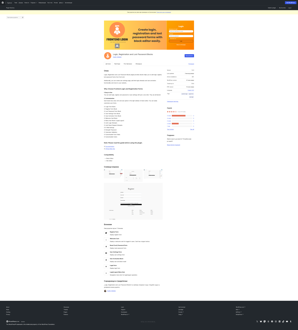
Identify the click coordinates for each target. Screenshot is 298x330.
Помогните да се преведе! (164, 12)
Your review (170, 129)
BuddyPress (239, 314)
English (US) (191, 90)
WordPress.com (240, 307)
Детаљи (108, 64)
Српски (23, 321)
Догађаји (180, 309)
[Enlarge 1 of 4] (120, 171)
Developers (124, 312)
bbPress (239, 312)
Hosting (8, 312)
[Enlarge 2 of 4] (140, 171)
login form (191, 93)
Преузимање (189, 55)
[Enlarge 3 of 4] (160, 171)
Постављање (128, 64)
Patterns (66, 314)
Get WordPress (290, 2)
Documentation (109, 146)
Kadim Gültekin (117, 57)
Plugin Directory (10, 7)
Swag (180, 314)
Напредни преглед (172, 101)
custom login (184, 93)
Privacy (8, 314)
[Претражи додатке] (22, 17)
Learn (122, 307)
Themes (66, 309)
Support (123, 309)
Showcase (66, 307)
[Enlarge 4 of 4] (160, 185)
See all (192, 129)
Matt (238, 309)
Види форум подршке (173, 145)
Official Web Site (110, 149)
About (7, 307)
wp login (191, 97)
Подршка (191, 64)
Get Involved (181, 307)
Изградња (139, 64)
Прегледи (117, 64)
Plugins (65, 312)
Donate (181, 312)
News (7, 309)
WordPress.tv (125, 314)
